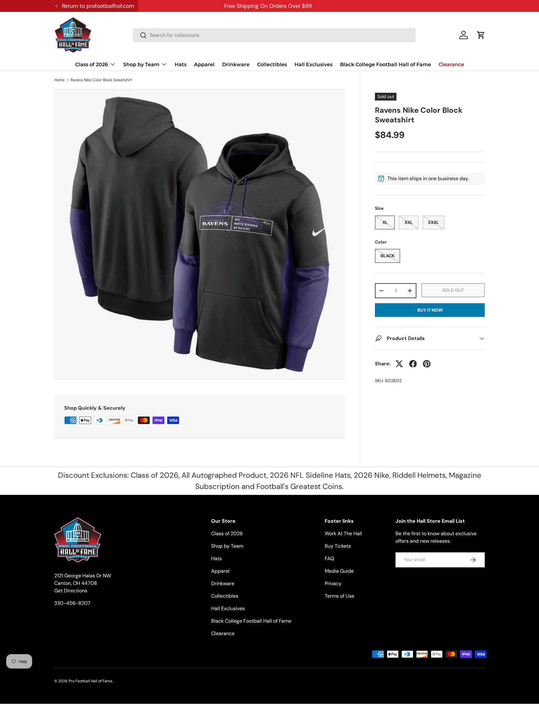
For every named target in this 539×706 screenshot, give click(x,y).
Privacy (333, 583)
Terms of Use (339, 596)
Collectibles (272, 64)
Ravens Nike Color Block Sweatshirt (101, 80)
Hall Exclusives (313, 64)
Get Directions (70, 590)
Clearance (451, 64)
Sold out (453, 290)
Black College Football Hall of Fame (385, 64)
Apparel (204, 64)
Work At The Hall (343, 533)
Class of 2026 (91, 64)
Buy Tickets (338, 546)
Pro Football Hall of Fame (90, 681)
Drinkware (236, 64)
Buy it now (430, 310)
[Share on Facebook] (413, 364)
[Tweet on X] (399, 364)
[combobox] (274, 35)
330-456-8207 (72, 603)
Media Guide (339, 571)
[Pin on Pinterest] (427, 364)
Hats (181, 64)
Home (59, 80)
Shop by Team (141, 64)
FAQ (329, 558)
